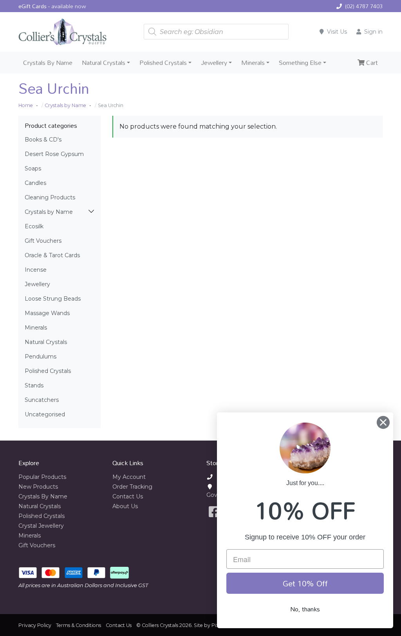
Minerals (253, 62)
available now (68, 6)
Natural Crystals (103, 62)
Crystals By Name (47, 62)
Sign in (373, 31)
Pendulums (40, 356)
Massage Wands (47, 313)
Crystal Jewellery (41, 525)
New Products (38, 486)
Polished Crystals (163, 62)
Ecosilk (34, 226)
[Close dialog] (383, 422)
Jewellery (214, 62)
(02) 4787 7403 (364, 6)
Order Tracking (132, 486)
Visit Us (337, 31)
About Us (125, 506)
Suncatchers (42, 399)
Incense (36, 269)
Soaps (33, 168)
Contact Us (127, 496)
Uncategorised (45, 414)
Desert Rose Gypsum (54, 154)
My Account (129, 476)
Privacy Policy (34, 625)
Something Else (300, 62)
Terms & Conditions (78, 625)
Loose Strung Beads (53, 298)
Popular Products (42, 476)
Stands (34, 385)
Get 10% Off (305, 583)
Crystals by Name (49, 211)
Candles (35, 182)
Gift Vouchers (43, 240)
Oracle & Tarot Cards (52, 255)
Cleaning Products (50, 197)
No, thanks (305, 609)
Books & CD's (43, 139)
